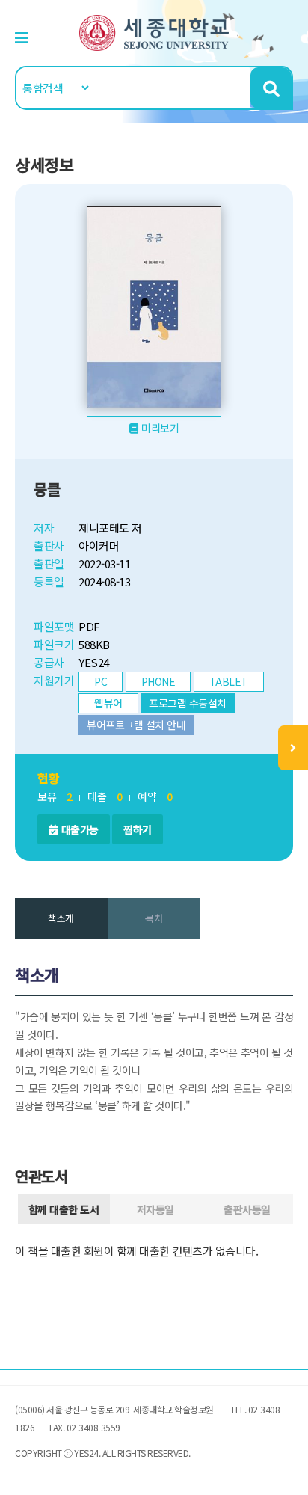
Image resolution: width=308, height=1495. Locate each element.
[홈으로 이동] (154, 31)
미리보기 (160, 427)
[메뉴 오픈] (293, 747)
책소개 (61, 918)
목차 (153, 918)
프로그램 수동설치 (188, 703)
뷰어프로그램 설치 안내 (136, 724)
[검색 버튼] (271, 87)
